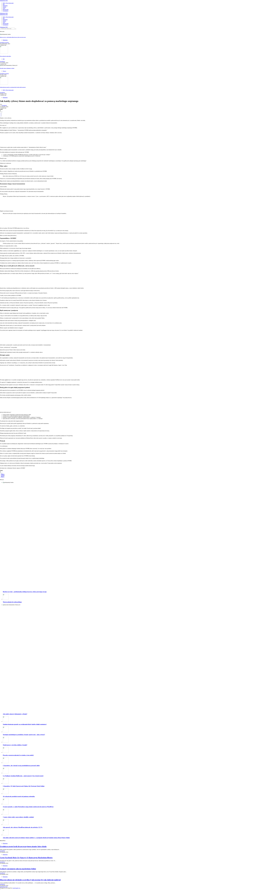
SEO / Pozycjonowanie (8, 3)
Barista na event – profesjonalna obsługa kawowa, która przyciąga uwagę (13, 37)
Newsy (4, 71)
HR (4, 4)
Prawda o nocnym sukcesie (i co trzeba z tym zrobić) (18, 755)
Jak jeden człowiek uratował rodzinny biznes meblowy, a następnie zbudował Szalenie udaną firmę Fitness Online (36, 837)
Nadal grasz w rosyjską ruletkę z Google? (15, 745)
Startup (4, 7)
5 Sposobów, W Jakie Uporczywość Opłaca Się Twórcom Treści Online (23, 786)
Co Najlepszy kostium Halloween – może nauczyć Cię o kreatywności (23, 776)
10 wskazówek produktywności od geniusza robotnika (19, 796)
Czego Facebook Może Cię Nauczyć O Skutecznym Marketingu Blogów (26, 858)
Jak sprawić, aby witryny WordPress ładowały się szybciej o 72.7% (22, 827)
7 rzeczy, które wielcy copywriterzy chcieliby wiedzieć (18, 817)
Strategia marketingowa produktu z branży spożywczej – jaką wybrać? (24, 734)
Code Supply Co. (16, 888)
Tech (4, 8)
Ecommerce (5, 10)
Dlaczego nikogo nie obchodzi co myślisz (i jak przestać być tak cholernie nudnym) (30, 880)
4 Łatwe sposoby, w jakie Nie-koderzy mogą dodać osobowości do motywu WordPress (28, 806)
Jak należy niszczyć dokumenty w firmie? (7, 68)
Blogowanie (5, 9)
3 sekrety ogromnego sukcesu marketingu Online (18, 869)
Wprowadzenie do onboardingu (5, 56)
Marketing (5, 5)
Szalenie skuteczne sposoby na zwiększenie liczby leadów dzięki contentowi (13, 87)
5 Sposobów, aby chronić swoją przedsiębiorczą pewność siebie (21, 765)
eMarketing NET (4, 0)
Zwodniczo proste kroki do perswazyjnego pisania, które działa (23, 846)
